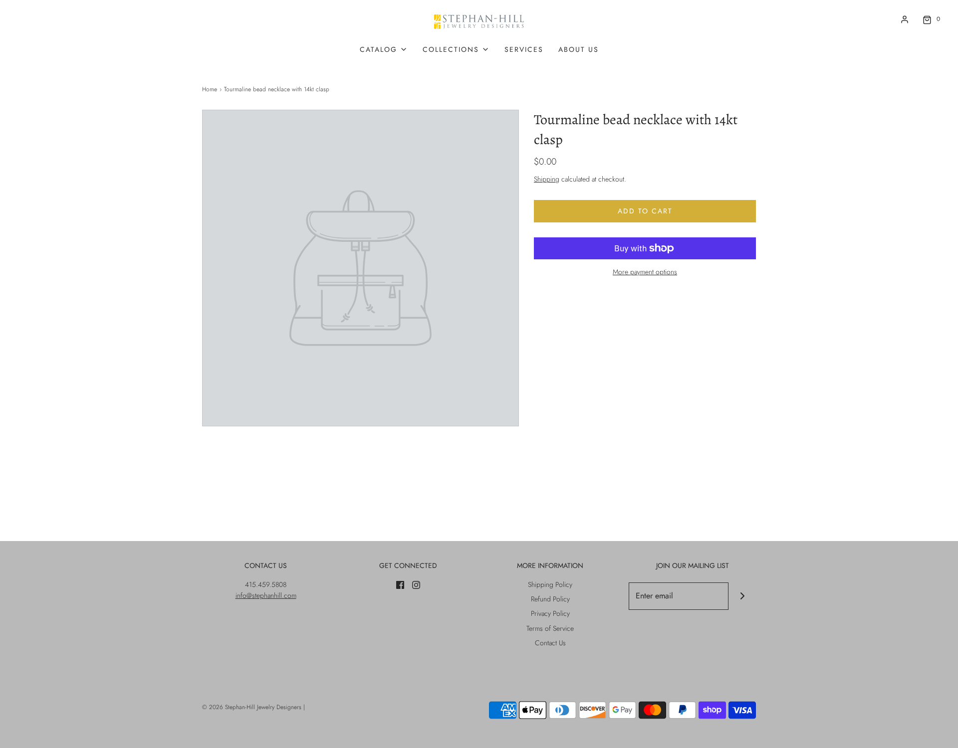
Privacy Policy (550, 613)
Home (209, 89)
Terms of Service (550, 628)
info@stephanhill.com (266, 595)
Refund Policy (550, 599)
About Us (578, 49)
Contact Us (550, 643)
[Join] (742, 596)
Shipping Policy (550, 584)
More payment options (645, 272)
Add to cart (645, 211)
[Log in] (905, 19)
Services (523, 49)
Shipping (546, 179)
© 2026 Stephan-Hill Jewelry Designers (251, 707)
